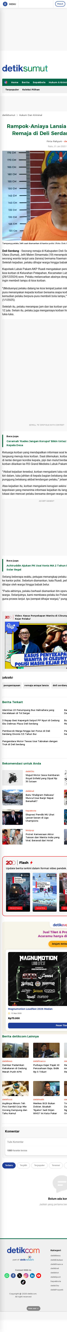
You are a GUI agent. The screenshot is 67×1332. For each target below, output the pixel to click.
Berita (25, 82)
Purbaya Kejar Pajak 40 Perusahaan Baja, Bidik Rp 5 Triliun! (46, 1068)
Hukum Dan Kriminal (30, 115)
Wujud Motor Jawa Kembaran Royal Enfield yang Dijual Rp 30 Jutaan (42, 778)
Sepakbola (39, 82)
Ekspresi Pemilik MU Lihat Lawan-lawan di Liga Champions (40, 817)
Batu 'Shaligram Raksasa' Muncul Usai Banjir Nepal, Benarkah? (40, 797)
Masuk (60, 4)
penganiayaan (12, 685)
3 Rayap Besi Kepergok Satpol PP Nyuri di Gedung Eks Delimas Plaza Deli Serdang (30, 722)
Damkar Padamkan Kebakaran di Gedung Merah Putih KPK (14, 1068)
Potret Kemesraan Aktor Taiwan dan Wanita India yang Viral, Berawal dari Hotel (42, 837)
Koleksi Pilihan (31, 89)
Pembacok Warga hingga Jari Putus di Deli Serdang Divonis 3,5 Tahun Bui (26, 732)
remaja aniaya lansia (36, 685)
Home (14, 82)
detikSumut (8, 115)
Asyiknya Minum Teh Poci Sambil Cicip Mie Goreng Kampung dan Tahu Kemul (14, 1108)
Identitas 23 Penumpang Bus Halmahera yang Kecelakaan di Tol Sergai (28, 711)
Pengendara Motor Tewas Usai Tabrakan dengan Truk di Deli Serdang (30, 743)
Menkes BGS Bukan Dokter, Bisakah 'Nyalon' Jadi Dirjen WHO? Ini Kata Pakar (45, 1108)
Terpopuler (12, 89)
